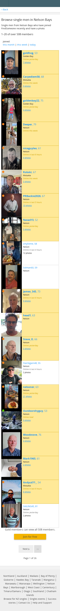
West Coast (34, 587)
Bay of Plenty (48, 575)
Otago (27, 591)
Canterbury (48, 587)
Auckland (22, 575)
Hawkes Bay (22, 579)
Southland (38, 591)
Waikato (34, 575)
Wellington (39, 583)
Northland (8, 575)
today (33, 44)
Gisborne (8, 579)
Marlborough (18, 587)
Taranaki (36, 579)
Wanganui (49, 579)
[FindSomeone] (35, 3)
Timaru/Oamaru (12, 591)
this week (22, 44)
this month (9, 44)
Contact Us (24, 602)
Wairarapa (24, 583)
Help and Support (42, 602)
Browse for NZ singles (15, 598)
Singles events (37, 598)
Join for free (30, 536)
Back (5, 9)
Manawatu (10, 583)
